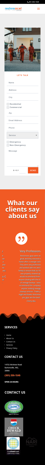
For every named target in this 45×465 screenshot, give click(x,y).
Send (33, 170)
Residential (15, 104)
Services (9, 345)
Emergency (15, 142)
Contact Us (10, 341)
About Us (10, 338)
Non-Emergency (18, 145)
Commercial (16, 107)
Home (8, 335)
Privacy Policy (11, 348)
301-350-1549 (34, 2)
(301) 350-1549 (12, 375)
